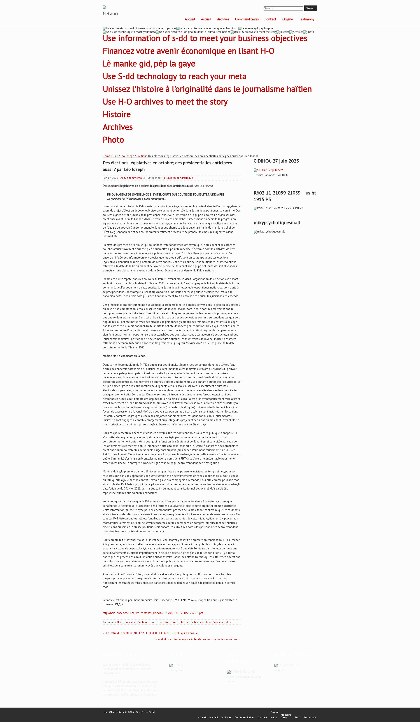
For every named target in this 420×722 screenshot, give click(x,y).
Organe (287, 19)
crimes (174, 622)
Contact (270, 19)
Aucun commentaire (133, 177)
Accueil (190, 19)
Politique (141, 156)
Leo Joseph (127, 156)
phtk (228, 622)
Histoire (117, 114)
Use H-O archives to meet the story (165, 101)
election (184, 622)
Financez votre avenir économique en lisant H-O (189, 50)
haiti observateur (201, 622)
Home (106, 156)
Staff (297, 717)
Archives (223, 19)
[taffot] (269, 170)
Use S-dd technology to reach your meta (175, 76)
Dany (284, 717)
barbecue (163, 622)
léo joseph (218, 622)
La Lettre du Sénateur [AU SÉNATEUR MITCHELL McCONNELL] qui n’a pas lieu (151, 633)
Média (274, 717)
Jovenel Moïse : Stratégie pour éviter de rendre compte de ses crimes (197, 639)
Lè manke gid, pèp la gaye (149, 63)
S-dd (152, 712)
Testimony (306, 19)
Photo (113, 139)
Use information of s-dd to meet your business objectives (205, 38)
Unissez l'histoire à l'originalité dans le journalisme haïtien (207, 88)
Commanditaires (247, 19)
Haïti (115, 156)
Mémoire (286, 714)
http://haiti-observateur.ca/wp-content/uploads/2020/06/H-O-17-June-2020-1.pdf (153, 613)
